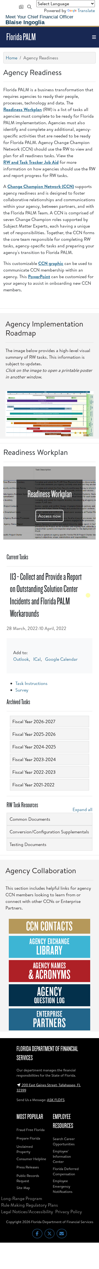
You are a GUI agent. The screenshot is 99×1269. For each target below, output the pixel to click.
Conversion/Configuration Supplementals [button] (49, 832)
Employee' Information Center (62, 1156)
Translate (86, 10)
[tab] (49, 721)
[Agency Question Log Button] (49, 995)
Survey (21, 690)
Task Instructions (31, 683)
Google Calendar (61, 659)
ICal (37, 659)
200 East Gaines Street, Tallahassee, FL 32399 (48, 1087)
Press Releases (27, 1167)
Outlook (21, 659)
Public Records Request (27, 1178)
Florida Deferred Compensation (66, 1171)
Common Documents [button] (30, 819)
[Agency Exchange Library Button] (49, 947)
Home (11, 58)
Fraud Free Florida (30, 1129)
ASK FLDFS (56, 1099)
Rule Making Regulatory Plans (29, 1205)
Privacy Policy (68, 1212)
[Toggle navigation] (94, 37)
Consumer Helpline (31, 1158)
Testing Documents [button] (28, 844)
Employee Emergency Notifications (62, 1186)
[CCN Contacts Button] (49, 926)
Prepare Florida (28, 1138)
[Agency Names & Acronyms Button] (49, 971)
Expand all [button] (82, 809)
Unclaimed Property (24, 1149)
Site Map (23, 1187)
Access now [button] (49, 516)
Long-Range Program (21, 1198)
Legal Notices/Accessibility (27, 1212)
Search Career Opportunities (64, 1141)
